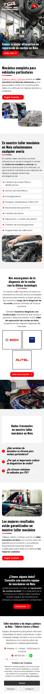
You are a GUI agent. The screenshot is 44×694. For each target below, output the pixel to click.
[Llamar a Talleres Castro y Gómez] (34, 6)
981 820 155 (19, 655)
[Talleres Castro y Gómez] (10, 5)
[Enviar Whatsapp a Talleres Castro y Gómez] (31, 655)
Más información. (32, 676)
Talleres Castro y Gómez (13, 79)
